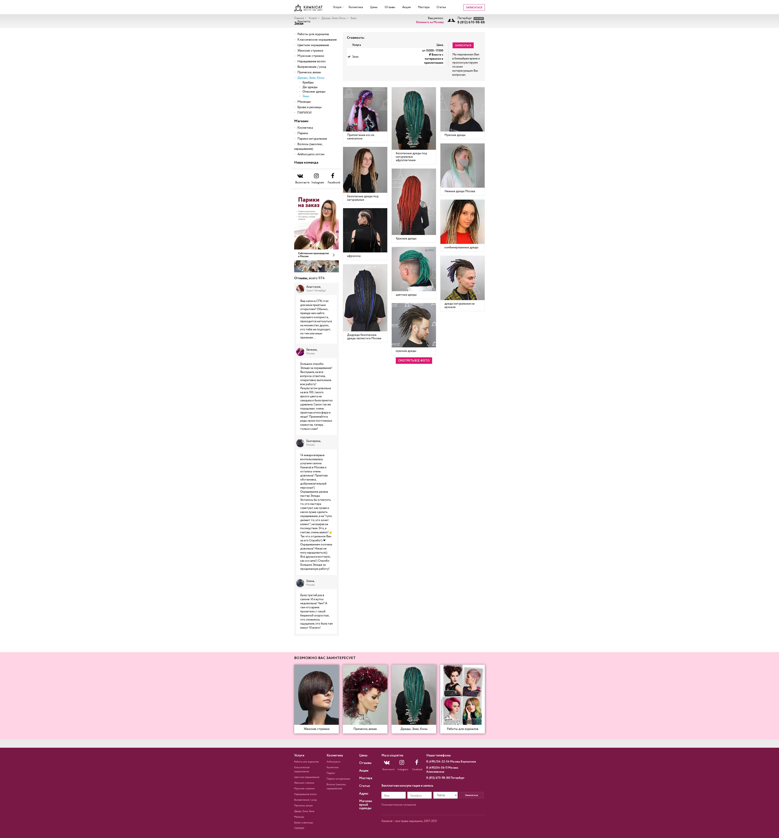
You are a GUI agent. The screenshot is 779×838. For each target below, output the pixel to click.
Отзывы (390, 7)
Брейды (308, 82)
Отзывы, (309, 278)
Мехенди (304, 101)
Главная (299, 18)
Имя (386, 796)
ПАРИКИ (304, 112)
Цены (374, 7)
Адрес (363, 793)
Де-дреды (309, 87)
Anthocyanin (333, 762)
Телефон (416, 796)
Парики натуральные (312, 138)
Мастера (423, 7)
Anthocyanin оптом (310, 154)
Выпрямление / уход (311, 67)
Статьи (441, 7)
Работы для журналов (313, 34)
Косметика (356, 7)
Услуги (337, 7)
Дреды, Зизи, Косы (333, 18)
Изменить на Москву (430, 22)
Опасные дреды (313, 91)
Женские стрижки (310, 50)
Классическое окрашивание (317, 39)
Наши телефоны (438, 755)
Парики (302, 133)
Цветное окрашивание (313, 45)
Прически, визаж (309, 72)
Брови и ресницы (309, 107)
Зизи (305, 96)
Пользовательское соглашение (398, 805)
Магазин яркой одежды (365, 805)
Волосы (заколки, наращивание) (308, 146)
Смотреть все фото (414, 361)
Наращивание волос (311, 61)
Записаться (474, 7)
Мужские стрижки (310, 56)
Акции (406, 7)
